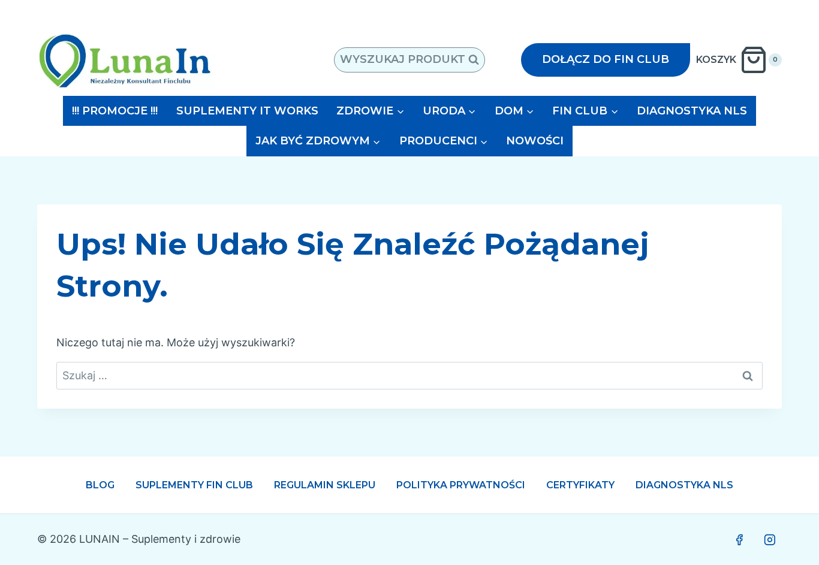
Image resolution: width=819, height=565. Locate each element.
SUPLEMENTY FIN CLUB (194, 485)
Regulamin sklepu (324, 485)
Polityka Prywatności (460, 485)
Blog (100, 485)
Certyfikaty (580, 485)
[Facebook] (739, 540)
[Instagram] (770, 540)
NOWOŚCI (535, 140)
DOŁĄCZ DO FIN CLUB (605, 59)
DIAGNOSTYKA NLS (692, 110)
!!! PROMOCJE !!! (115, 110)
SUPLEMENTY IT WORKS (247, 110)
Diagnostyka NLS (684, 485)
